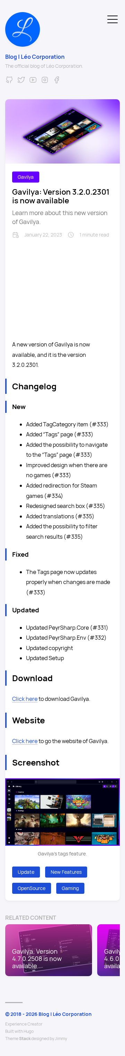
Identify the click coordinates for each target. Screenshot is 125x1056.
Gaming (70, 888)
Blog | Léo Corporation (35, 57)
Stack (25, 1038)
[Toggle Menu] (112, 18)
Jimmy (61, 1038)
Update (26, 872)
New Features (66, 872)
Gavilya (26, 177)
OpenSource (31, 888)
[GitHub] (9, 82)
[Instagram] (45, 82)
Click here (25, 699)
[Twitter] (21, 82)
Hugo (29, 1031)
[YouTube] (33, 82)
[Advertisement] (62, 286)
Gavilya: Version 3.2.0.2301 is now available (60, 196)
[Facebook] (56, 82)
